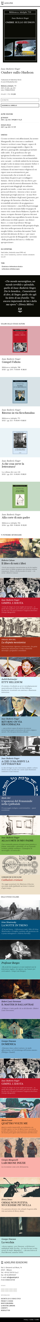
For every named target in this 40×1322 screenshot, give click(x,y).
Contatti (4, 1308)
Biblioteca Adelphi (7, 86)
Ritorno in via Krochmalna (18, 412)
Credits (37, 1319)
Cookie (10, 1301)
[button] (32, 64)
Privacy (4, 1301)
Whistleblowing (7, 1303)
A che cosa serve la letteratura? (13, 465)
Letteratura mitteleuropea (10, 269)
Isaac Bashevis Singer (10, 69)
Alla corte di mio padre (16, 517)
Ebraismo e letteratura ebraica (12, 266)
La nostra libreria (8, 1306)
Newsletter (5, 1310)
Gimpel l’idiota (11, 362)
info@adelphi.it (13, 1277)
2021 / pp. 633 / (8, 126)
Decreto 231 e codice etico (11, 1299)
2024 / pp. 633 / (11, 119)
